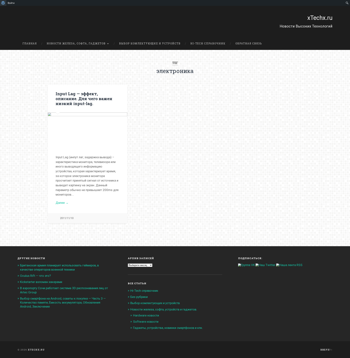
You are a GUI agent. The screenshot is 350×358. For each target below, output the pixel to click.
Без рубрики (139, 297)
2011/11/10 (66, 218)
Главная (29, 43)
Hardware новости (146, 315)
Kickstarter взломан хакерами (41, 282)
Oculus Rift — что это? (35, 276)
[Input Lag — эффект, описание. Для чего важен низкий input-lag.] (87, 130)
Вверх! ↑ (326, 349)
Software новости (145, 321)
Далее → (62, 202)
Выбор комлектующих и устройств (149, 43)
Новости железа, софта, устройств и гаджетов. (163, 309)
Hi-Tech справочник (207, 43)
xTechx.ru (319, 17)
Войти (11, 2)
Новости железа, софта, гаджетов (76, 43)
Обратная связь (248, 43)
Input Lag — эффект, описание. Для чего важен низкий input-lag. (84, 98)
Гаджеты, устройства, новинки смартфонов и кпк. (168, 328)
